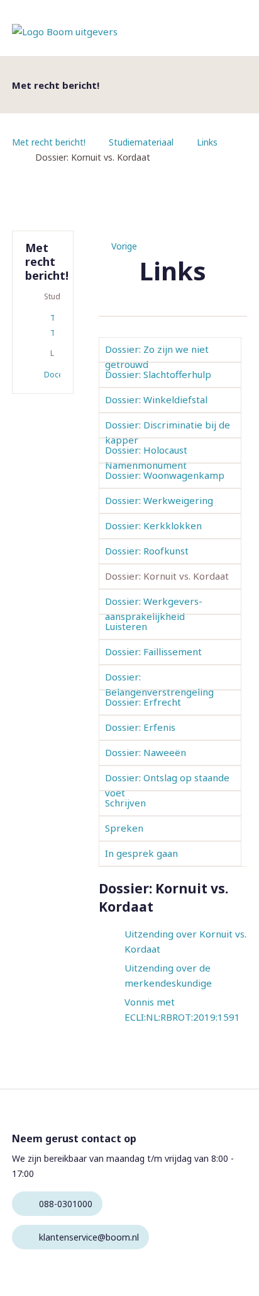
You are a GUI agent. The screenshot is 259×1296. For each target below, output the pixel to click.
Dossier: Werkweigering (159, 500)
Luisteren (126, 626)
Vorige (124, 246)
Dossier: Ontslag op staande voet (167, 785)
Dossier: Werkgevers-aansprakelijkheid (153, 608)
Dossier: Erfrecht (143, 702)
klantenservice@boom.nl (89, 1237)
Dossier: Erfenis (140, 727)
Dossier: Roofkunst (147, 550)
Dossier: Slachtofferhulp (158, 374)
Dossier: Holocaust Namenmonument (146, 457)
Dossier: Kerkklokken (153, 525)
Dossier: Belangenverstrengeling (159, 684)
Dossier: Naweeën (145, 752)
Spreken (124, 828)
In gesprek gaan (141, 853)
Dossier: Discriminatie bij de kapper (167, 432)
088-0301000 (65, 1204)
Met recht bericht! (48, 142)
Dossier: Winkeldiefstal (156, 399)
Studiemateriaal (141, 142)
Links (207, 142)
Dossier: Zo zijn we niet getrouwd (157, 356)
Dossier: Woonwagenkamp (164, 475)
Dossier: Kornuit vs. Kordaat (167, 576)
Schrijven (125, 802)
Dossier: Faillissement (153, 651)
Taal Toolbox (52, 325)
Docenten (52, 374)
